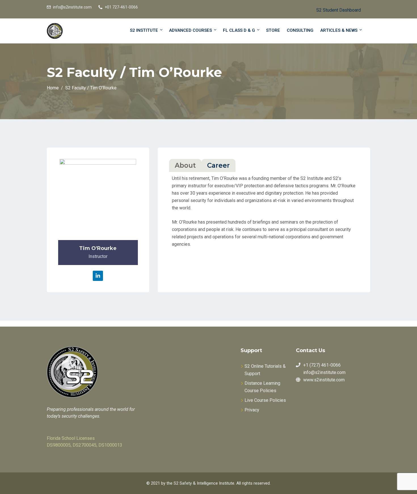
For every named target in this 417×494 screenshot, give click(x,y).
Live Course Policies (265, 400)
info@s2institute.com (72, 7)
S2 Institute (144, 30)
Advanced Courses (190, 30)
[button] (334, 9)
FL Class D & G (239, 30)
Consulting (300, 30)
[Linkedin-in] (98, 276)
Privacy (252, 410)
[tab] (185, 165)
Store (273, 30)
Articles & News (338, 30)
